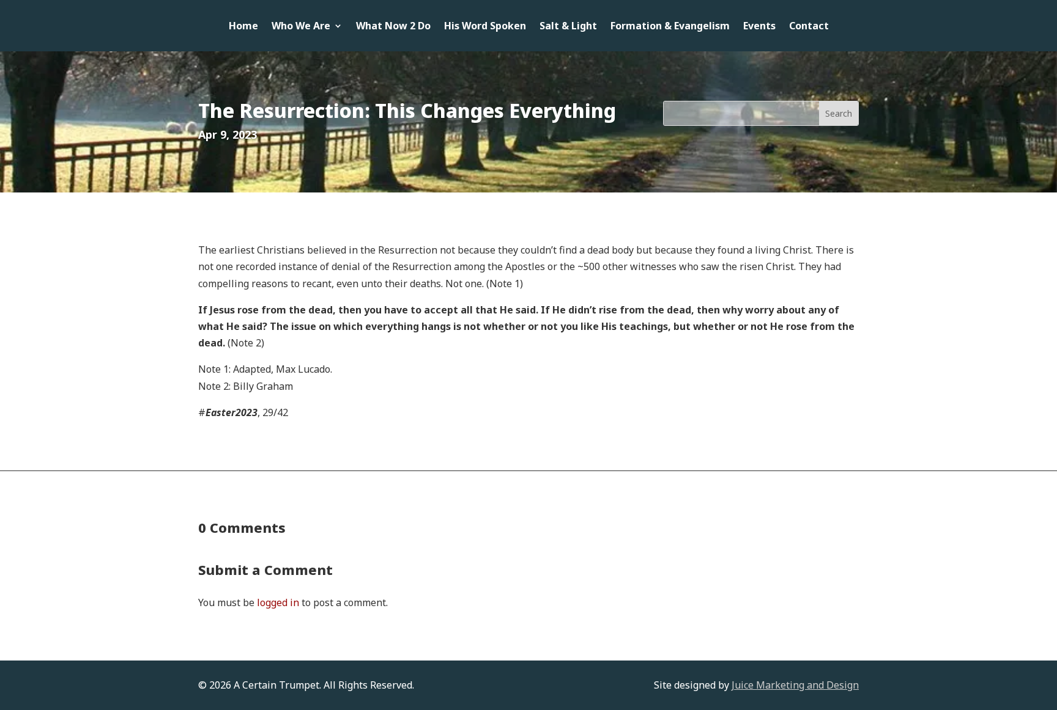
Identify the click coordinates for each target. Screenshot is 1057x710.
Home (243, 26)
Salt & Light (568, 26)
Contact (809, 26)
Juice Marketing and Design (795, 685)
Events (759, 26)
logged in (278, 602)
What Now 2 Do (393, 26)
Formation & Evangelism (670, 26)
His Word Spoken (485, 26)
